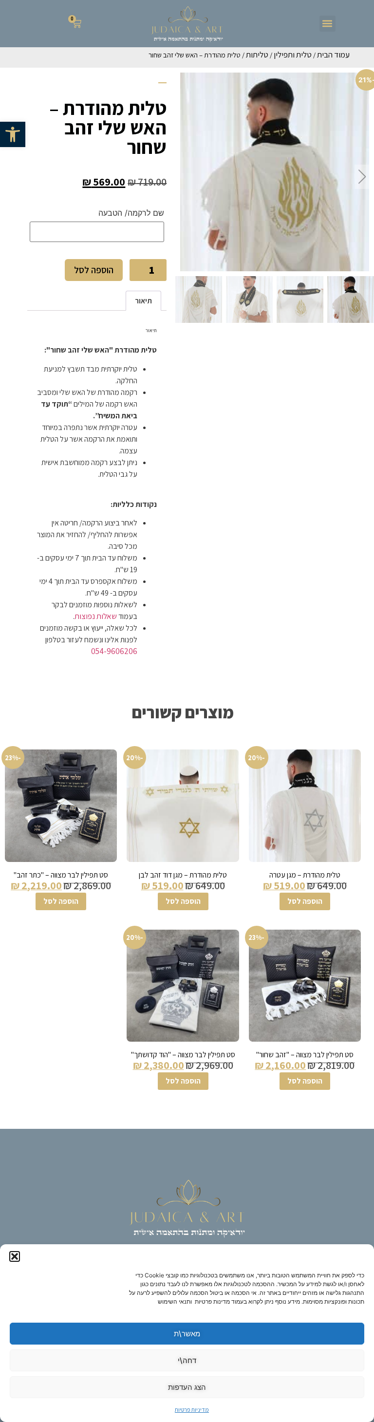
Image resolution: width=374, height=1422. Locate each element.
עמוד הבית (333, 54)
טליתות (257, 54)
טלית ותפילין (293, 54)
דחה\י (187, 1360)
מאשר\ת (187, 1333)
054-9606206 (114, 651)
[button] (12, 134)
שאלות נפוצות (96, 616)
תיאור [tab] (143, 300)
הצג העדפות (187, 1387)
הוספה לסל (93, 270)
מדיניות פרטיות (192, 1409)
